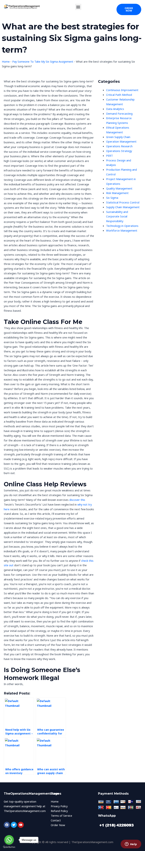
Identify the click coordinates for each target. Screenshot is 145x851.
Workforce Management (121, 230)
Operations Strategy (119, 151)
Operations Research (119, 146)
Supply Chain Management (123, 207)
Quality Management (119, 188)
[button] (78, 7)
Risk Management (117, 193)
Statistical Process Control (122, 202)
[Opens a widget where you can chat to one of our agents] (130, 844)
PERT (109, 155)
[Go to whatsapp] (9, 840)
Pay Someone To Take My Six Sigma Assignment (42, 61)
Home (6, 61)
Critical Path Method (119, 95)
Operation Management (121, 141)
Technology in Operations (122, 226)
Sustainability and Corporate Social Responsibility (117, 216)
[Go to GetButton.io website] (9, 847)
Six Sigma (112, 198)
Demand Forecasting (119, 113)
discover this (77, 500)
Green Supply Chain (118, 137)
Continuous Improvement (122, 90)
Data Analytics (115, 109)
